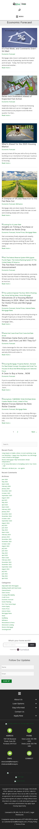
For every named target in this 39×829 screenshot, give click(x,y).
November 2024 (7, 516)
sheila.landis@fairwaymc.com (11, 764)
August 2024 (5, 523)
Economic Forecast (8, 54)
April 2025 (5, 505)
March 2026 (5, 484)
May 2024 (5, 530)
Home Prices (20, 232)
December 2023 (6, 539)
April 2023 (5, 555)
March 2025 (5, 507)
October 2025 (6, 493)
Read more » (6, 68)
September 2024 (7, 521)
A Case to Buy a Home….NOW (16, 373)
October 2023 (6, 544)
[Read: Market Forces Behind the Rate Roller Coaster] (19, 400)
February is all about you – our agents (13, 468)
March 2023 (5, 557)
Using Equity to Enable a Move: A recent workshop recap (19, 453)
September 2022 (7, 567)
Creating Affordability (8, 595)
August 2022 (5, 569)
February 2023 (6, 560)
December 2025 (6, 491)
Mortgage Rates (31, 232)
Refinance (19, 204)
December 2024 (6, 514)
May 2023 (5, 553)
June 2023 (5, 551)
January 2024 (6, 537)
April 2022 (5, 578)
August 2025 (5, 498)
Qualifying (5, 618)
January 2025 (6, 511)
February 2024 (6, 534)
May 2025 (5, 502)
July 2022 (4, 571)
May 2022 (5, 576)
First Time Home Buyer (9, 604)
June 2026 (5, 479)
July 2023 (4, 548)
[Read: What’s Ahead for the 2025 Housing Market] (19, 133)
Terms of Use (20, 824)
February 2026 (6, 486)
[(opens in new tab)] (9, 731)
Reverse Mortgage (7, 627)
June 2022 (5, 574)
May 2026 (5, 482)
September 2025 (7, 495)
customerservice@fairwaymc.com (15, 822)
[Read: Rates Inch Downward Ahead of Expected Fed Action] (19, 85)
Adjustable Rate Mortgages (10, 586)
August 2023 (5, 546)
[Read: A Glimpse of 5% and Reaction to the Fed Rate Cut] (19, 184)
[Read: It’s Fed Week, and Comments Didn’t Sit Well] (19, 37)
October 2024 (6, 518)
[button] (27, 762)
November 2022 (7, 564)
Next (34, 432)
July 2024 (4, 525)
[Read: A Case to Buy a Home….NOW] (19, 367)
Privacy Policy (32, 822)
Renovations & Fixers (8, 622)
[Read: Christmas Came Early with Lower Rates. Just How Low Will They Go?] (19, 334)
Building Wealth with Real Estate (11, 588)
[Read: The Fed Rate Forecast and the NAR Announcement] (19, 260)
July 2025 (4, 500)
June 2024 (5, 528)
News (3, 616)
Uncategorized (6, 629)
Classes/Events (6, 590)
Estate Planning (6, 602)
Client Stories (6, 592)
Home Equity (6, 606)
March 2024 (5, 532)
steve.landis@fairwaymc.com (10, 762)
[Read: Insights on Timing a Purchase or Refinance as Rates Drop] (11, 224)
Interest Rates (30, 308)
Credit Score (5, 597)
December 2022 (6, 562)
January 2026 (6, 488)
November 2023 (7, 541)
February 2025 (6, 509)
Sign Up (6, 681)
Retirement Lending (8, 625)
